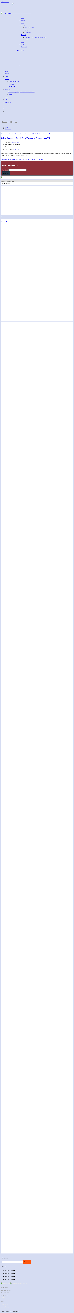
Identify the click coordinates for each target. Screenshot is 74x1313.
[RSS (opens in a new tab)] (22, 65)
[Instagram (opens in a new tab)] (22, 58)
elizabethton (8, 129)
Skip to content (5, 2)
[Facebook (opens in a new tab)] (22, 55)
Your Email (5, 170)
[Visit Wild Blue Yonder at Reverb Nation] (5, 1283)
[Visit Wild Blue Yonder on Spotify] (18, 1283)
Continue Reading (22, 159)
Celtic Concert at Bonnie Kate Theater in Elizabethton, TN (25, 138)
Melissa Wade (15, 142)
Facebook (4, 222)
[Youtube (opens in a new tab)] (22, 62)
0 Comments (16, 149)
